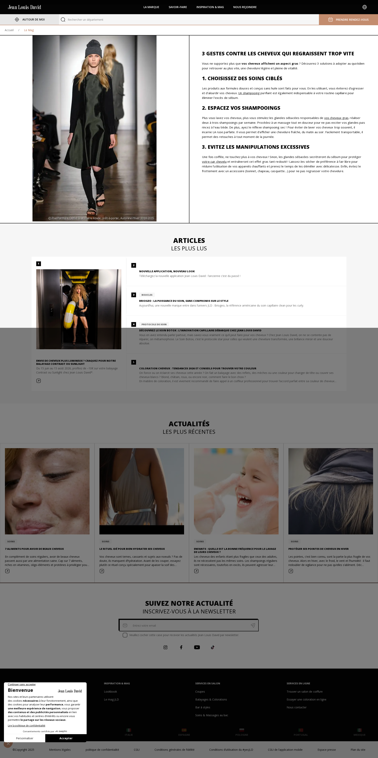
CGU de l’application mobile (285, 749)
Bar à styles (202, 707)
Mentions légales (60, 749)
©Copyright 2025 (23, 749)
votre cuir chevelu (214, 161)
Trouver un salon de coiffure (305, 691)
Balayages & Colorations (211, 699)
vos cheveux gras (336, 118)
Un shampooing (249, 93)
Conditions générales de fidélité (175, 749)
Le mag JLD (111, 699)
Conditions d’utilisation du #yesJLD (231, 749)
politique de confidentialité (102, 749)
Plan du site (358, 749)
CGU (137, 749)
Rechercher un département (85, 19)
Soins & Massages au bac (211, 715)
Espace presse (327, 749)
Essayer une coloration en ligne (306, 699)
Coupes (200, 691)
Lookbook (110, 691)
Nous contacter (297, 707)
